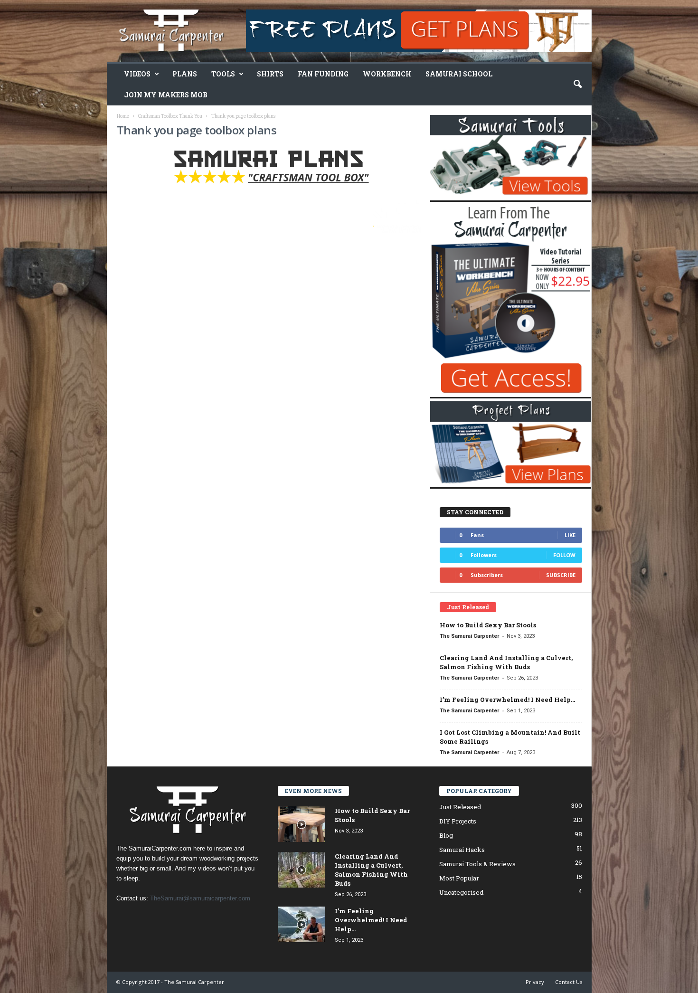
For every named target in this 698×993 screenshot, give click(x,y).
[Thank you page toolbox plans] (269, 169)
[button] (577, 84)
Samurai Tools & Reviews (477, 864)
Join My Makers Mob (166, 94)
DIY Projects (457, 821)
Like (570, 535)
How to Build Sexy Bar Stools (488, 625)
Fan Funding (323, 73)
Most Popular (459, 878)
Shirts (270, 73)
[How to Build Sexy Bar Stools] (301, 824)
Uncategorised (461, 892)
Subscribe (560, 574)
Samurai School (458, 73)
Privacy (535, 981)
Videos (137, 73)
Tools (223, 73)
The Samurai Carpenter (469, 636)
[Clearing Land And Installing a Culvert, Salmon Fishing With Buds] (301, 870)
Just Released (460, 807)
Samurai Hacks (462, 849)
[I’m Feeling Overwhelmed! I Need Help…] (301, 924)
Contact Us (568, 981)
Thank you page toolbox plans (197, 130)
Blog (446, 835)
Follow (564, 554)
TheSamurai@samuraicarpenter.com (200, 898)
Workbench (387, 73)
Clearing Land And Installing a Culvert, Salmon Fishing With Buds (506, 662)
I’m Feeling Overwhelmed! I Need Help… (507, 699)
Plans (184, 73)
